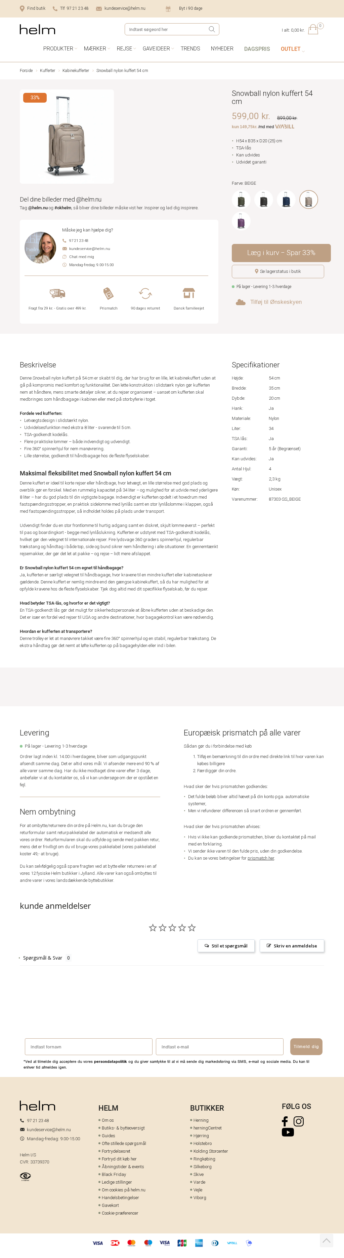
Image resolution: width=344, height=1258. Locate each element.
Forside (26, 70)
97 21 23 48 (78, 241)
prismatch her (261, 858)
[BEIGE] (308, 199)
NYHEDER (222, 48)
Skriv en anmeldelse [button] (295, 946)
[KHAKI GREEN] (241, 199)
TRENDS (190, 48)
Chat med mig (81, 257)
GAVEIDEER (156, 48)
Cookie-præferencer (120, 1213)
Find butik (36, 8)
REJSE (124, 48)
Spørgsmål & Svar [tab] (42, 958)
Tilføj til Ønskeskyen (276, 302)
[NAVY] (286, 199)
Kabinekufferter (75, 70)
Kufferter (47, 70)
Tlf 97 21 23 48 (74, 8)
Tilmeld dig (306, 1046)
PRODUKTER (58, 48)
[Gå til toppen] (326, 1240)
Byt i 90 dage (190, 8)
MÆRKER (95, 48)
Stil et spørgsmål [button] (230, 946)
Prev (24, 138)
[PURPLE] (241, 221)
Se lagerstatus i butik (280, 271)
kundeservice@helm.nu (124, 8)
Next (109, 138)
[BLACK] (263, 199)
